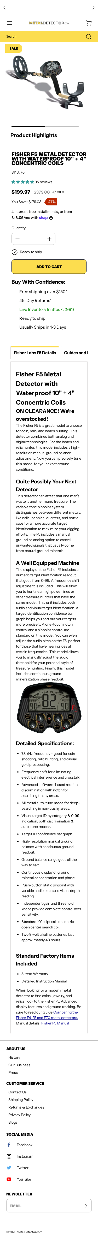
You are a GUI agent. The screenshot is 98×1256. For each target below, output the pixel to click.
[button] (12, 23)
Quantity (18, 228)
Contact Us (17, 1092)
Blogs (13, 1122)
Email (15, 1206)
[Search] (86, 36)
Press (13, 1072)
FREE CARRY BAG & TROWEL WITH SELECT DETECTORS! (49, 8)
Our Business (19, 1065)
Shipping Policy (20, 1099)
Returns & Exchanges (26, 1107)
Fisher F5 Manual (55, 1023)
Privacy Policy (19, 1114)
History (14, 1057)
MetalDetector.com (29, 1232)
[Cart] (86, 23)
